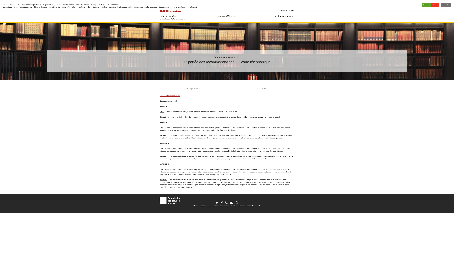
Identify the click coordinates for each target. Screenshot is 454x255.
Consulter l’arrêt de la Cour (170, 96)
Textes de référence (225, 16)
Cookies (234, 206)
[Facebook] (222, 203)
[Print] (237, 203)
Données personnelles (221, 206)
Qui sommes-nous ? (284, 16)
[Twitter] (217, 203)
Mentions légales (199, 206)
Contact (241, 206)
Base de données (168, 16)
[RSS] (226, 203)
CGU (209, 206)
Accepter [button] (426, 5)
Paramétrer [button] (446, 5)
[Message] (231, 203)
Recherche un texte (253, 206)
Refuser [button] (435, 5)
